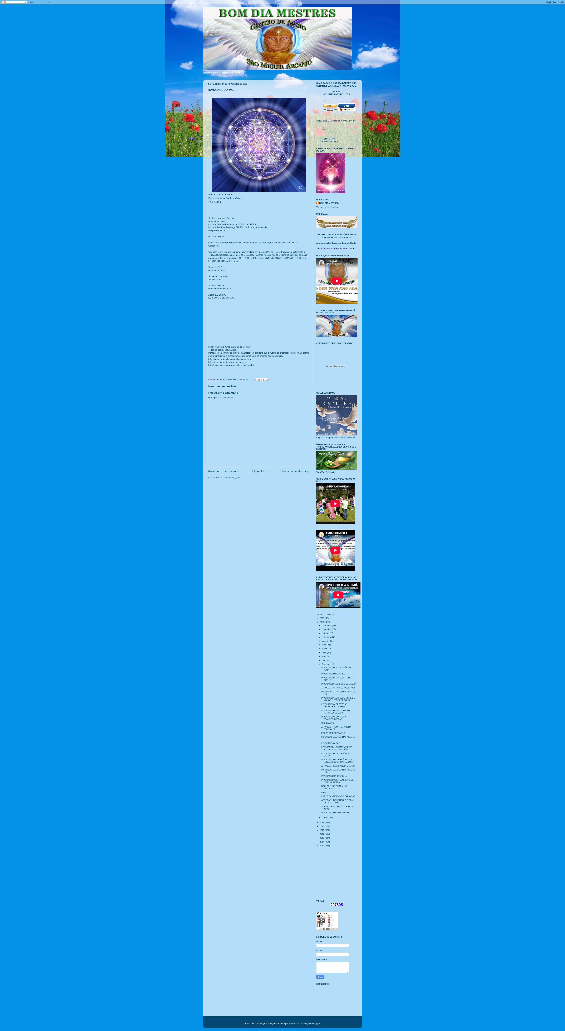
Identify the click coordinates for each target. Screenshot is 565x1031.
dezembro (327, 625)
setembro (326, 637)
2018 (322, 826)
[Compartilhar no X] (261, 379)
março (325, 660)
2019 (322, 822)
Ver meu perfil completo (327, 207)
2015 (322, 838)
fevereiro (326, 664)
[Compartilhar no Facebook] (264, 379)
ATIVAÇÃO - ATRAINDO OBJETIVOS (338, 688)
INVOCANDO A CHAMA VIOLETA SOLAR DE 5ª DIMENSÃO (336, 748)
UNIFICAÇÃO (327, 723)
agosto (325, 641)
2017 (322, 830)
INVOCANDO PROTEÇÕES (334, 776)
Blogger (316, 1023)
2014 (322, 842)
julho (324, 645)
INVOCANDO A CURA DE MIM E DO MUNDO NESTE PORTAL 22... (338, 699)
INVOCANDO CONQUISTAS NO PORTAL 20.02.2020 (336, 711)
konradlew (293, 1023)
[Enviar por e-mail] (255, 379)
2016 (322, 834)
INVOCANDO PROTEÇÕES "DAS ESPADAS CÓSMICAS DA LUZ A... (338, 761)
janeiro (325, 817)
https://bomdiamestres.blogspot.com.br (227, 362)
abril (324, 656)
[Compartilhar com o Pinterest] (267, 379)
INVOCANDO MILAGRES (333, 674)
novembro (327, 629)
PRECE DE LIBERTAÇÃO (333, 733)
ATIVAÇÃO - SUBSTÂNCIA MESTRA (338, 766)
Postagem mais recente (223, 471)
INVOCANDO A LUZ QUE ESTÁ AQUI (338, 684)
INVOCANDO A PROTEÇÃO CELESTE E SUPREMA (334, 705)
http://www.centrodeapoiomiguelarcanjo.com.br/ (231, 365)
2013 (322, 846)
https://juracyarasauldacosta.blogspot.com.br (229, 359)
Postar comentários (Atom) (228, 477)
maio (324, 652)
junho (325, 649)
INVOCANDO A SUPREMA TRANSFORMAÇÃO (333, 718)
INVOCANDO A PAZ (330, 743)
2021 (322, 618)
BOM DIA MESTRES (329, 203)
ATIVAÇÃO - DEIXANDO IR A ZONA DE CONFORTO (337, 801)
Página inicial (259, 471)
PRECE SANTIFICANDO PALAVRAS (338, 796)
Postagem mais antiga (295, 471)
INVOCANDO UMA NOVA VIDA (335, 813)
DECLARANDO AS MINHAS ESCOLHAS (334, 787)
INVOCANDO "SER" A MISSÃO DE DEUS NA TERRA (337, 781)
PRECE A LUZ (327, 792)
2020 (322, 622)
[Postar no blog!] (258, 379)
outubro (326, 633)
